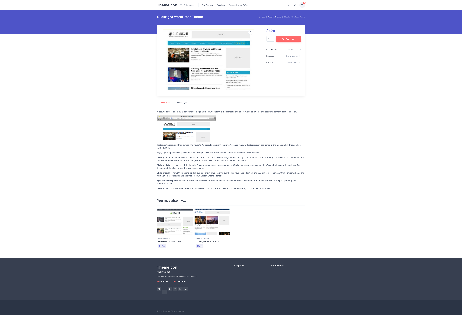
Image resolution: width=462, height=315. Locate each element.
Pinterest (170, 289)
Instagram (175, 289)
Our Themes (207, 5)
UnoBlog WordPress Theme (207, 241)
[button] (289, 5)
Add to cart (290, 39)
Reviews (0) (181, 103)
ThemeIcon (167, 5)
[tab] (165, 102)
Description (165, 103)
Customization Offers (238, 5)
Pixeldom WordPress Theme (169, 241)
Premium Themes (274, 17)
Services (221, 5)
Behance (185, 289)
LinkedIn (180, 289)
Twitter (159, 289)
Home (263, 17)
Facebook (164, 292)
